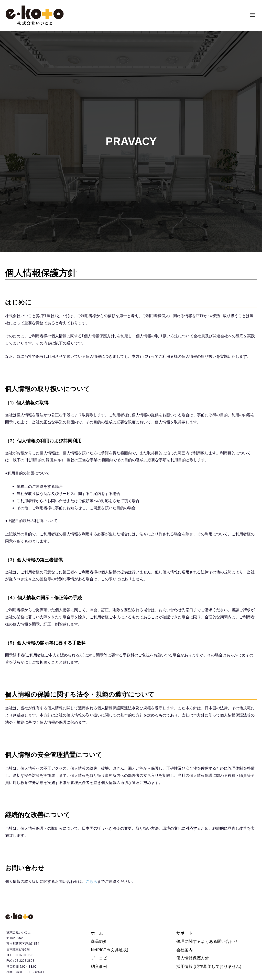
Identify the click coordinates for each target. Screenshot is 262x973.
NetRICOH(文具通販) (109, 949)
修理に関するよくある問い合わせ (207, 941)
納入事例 (99, 966)
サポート (184, 933)
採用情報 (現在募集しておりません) (208, 966)
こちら (91, 881)
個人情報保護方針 (192, 958)
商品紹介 (99, 941)
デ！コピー (101, 958)
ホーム (97, 933)
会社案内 (184, 949)
